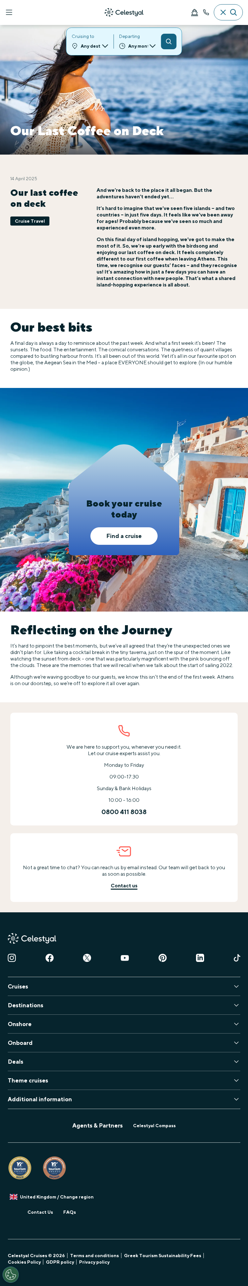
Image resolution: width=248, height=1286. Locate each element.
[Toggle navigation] (9, 12)
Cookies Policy (24, 1262)
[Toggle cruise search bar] (228, 12)
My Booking (194, 12)
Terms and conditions (94, 1255)
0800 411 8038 (206, 12)
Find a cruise (124, 535)
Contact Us (40, 1212)
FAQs (69, 1212)
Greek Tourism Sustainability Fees (162, 1255)
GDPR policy (60, 1262)
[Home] (124, 12)
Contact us (124, 886)
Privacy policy (94, 1262)
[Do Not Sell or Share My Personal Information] (11, 1275)
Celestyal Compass (154, 1125)
